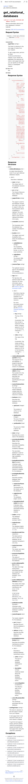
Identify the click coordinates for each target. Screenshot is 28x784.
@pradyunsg (17, 779)
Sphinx (11, 779)
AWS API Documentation (17, 29)
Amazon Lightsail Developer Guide (19, 309)
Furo (22, 779)
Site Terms (11, 781)
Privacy (7, 781)
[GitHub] (14, 777)
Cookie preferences (19, 781)
